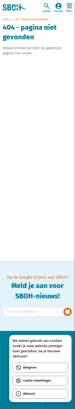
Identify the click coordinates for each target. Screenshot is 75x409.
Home (6, 19)
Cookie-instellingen (37, 380)
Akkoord (29, 393)
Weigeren (30, 367)
